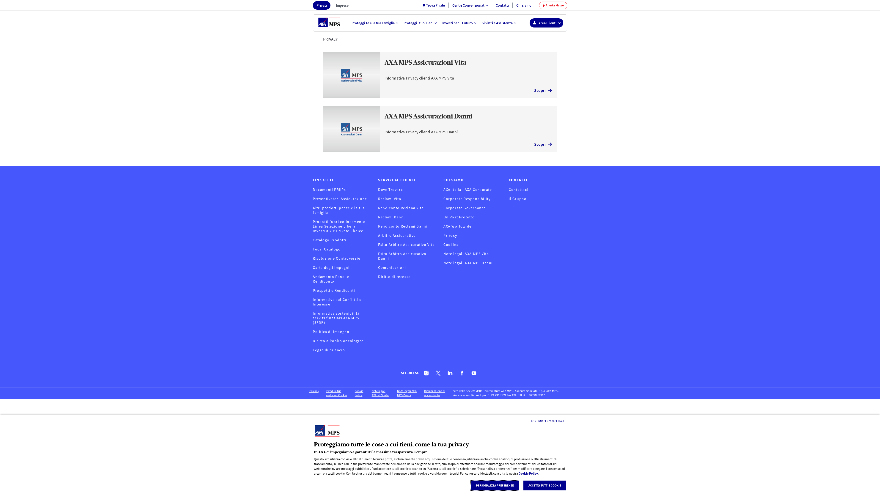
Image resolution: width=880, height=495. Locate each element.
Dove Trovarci (391, 189)
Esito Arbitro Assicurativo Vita (406, 244)
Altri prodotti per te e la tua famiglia (339, 210)
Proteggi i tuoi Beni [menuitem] (418, 23)
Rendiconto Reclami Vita (401, 208)
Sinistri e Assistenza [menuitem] (497, 23)
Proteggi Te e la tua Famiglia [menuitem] (373, 23)
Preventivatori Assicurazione (340, 198)
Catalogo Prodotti (329, 240)
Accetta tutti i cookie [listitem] (544, 485)
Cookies (450, 244)
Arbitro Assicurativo (397, 235)
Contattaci (518, 189)
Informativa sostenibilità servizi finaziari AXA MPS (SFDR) (336, 318)
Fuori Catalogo (327, 249)
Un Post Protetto (459, 217)
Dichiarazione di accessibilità (434, 393)
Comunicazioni (392, 267)
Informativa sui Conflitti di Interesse (338, 301)
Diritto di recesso (394, 276)
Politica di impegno (331, 331)
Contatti (502, 5)
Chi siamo (523, 5)
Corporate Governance (464, 208)
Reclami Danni (391, 217)
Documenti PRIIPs (329, 189)
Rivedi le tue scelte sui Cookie (336, 393)
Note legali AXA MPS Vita (466, 253)
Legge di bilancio (329, 350)
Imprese (342, 5)
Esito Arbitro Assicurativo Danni (402, 256)
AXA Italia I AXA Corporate (467, 189)
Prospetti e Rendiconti (334, 290)
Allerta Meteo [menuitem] (553, 5)
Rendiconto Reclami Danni (402, 226)
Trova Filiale (435, 5)
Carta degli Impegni (331, 267)
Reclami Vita (389, 198)
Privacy (450, 235)
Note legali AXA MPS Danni (468, 263)
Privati (321, 5)
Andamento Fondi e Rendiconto (331, 278)
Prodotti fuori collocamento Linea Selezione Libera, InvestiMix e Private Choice (339, 226)
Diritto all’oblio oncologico (338, 340)
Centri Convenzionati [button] (468, 5)
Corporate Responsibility (466, 198)
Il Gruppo (517, 198)
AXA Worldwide (457, 226)
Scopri (540, 90)
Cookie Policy (528, 473)
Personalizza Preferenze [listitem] (495, 485)
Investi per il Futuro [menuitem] (457, 23)
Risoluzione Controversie (336, 258)
